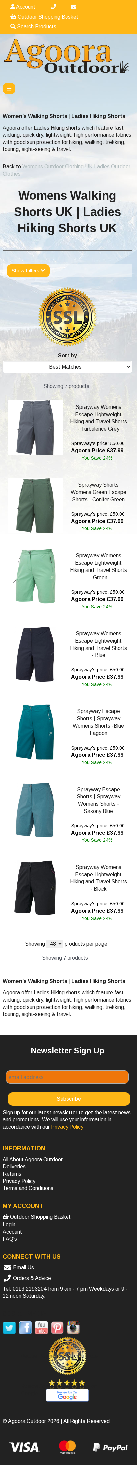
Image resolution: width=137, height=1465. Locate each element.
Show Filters (26, 270)
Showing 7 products (66, 386)
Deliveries (14, 1166)
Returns (12, 1174)
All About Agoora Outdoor (33, 1159)
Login (9, 1224)
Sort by (67, 355)
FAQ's (10, 1239)
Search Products (36, 26)
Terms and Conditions (28, 1188)
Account (25, 7)
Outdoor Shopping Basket (47, 17)
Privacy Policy (19, 1181)
